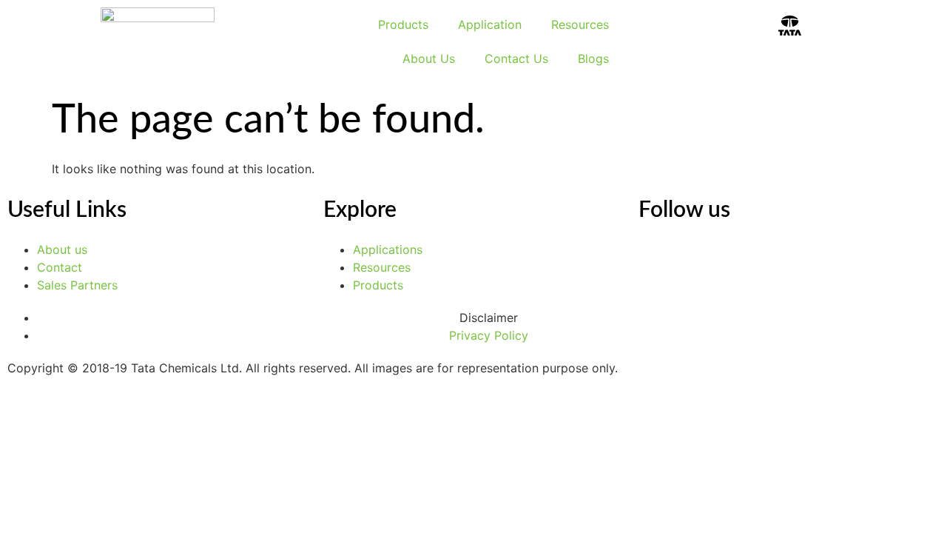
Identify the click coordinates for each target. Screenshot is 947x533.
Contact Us (516, 58)
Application (490, 24)
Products (403, 24)
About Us (428, 58)
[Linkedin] (656, 259)
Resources (580, 24)
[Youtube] (697, 259)
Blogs (593, 58)
